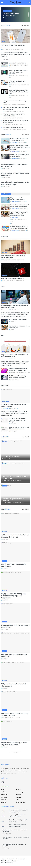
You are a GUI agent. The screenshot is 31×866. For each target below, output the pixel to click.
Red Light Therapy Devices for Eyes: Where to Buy (15, 477)
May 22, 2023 (13, 424)
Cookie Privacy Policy (7, 863)
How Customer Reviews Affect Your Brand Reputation (19, 139)
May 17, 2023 (22, 158)
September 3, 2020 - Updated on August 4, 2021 (13, 502)
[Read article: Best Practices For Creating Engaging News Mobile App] (4, 377)
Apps (3, 41)
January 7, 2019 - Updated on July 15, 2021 (12, 118)
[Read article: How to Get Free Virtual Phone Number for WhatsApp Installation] (4, 72)
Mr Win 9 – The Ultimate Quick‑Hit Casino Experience (11, 16)
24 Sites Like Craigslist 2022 (17, 63)
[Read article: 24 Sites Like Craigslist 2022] (4, 64)
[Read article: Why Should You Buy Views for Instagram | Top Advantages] (4, 370)
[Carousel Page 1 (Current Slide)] (28, 12)
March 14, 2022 (6, 458)
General (27, 509)
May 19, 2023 (22, 142)
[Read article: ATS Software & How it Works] (4, 321)
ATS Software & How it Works (18, 320)
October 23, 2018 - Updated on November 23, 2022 (14, 124)
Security (18, 797)
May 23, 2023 (5, 539)
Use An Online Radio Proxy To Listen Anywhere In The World (14, 744)
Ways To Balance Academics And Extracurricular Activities (19, 428)
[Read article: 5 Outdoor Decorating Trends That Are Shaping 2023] (15, 613)
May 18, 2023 (22, 151)
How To (4, 252)
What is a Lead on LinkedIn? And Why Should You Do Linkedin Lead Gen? (19, 91)
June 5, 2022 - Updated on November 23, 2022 (12, 49)
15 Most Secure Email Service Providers (17, 82)
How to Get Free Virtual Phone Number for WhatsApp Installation (18, 72)
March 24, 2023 (13, 431)
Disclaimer (14, 861)
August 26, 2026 (6, 168)
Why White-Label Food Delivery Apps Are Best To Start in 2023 (14, 356)
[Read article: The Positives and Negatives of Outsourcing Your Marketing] (5, 207)
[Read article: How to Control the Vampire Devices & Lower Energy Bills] (15, 247)
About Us (3, 859)
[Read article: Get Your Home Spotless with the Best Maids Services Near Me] (15, 523)
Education (5, 401)
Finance (3, 800)
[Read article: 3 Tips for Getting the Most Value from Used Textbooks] (15, 396)
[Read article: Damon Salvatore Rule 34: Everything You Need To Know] (15, 701)
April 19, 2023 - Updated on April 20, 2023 (11, 717)
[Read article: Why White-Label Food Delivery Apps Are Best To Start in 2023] (15, 346)
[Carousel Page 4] (28, 15)
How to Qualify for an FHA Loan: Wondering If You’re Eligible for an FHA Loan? (20, 147)
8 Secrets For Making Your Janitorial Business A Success (14, 115)
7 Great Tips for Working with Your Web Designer (19, 327)
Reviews (27, 436)
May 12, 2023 (5, 629)
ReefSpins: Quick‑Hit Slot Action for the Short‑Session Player (15, 183)
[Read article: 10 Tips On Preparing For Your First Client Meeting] (15, 672)
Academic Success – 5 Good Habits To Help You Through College (17, 420)
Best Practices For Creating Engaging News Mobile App (17, 376)
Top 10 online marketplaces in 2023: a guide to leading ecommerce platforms (19, 213)
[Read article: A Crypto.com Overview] (15, 450)
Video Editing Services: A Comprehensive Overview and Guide (14, 306)
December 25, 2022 (14, 379)
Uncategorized (7, 11)
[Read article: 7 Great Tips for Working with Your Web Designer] (4, 327)
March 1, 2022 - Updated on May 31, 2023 (12, 480)
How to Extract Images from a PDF (12, 278)
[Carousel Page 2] (28, 13)
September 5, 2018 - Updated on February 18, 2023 (14, 129)
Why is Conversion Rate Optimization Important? (17, 198)
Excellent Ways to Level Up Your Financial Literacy (19, 155)
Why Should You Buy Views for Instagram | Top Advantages (18, 369)
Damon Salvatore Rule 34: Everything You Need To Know (14, 714)
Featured (26, 25)
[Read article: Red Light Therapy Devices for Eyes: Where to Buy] (15, 472)
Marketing (19, 792)
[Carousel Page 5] (28, 16)
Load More (16, 752)
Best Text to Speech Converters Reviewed (13, 500)
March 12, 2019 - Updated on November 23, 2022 (13, 280)
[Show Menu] (2, 2)
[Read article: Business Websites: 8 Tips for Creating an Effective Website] (5, 228)
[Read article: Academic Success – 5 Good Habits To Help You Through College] (4, 420)
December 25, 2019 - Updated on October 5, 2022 (13, 260)
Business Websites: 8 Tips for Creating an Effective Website (19, 227)
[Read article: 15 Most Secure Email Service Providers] (4, 82)
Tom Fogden (5, 48)
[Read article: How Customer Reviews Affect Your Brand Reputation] (5, 141)
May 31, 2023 (22, 201)
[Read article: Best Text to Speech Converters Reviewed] (15, 494)
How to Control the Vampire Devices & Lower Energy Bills (13, 257)
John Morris (14, 151)
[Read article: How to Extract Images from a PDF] (15, 270)
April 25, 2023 (22, 208)
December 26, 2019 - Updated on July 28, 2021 (13, 111)
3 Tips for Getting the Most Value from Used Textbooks (13, 405)
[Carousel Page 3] (28, 14)
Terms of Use (21, 859)
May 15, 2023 (5, 600)
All (22, 25)
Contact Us (12, 859)
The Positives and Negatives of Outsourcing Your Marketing (19, 205)
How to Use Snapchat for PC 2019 (13, 127)
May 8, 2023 (4, 688)
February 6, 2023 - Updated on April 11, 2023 (20, 372)
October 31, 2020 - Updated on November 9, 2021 (14, 104)
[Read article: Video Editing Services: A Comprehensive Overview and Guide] (15, 297)
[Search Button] (29, 2)
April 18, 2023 (22, 230)
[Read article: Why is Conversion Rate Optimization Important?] (5, 200)
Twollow (15, 2)
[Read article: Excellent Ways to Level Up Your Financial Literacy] (5, 157)
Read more (6, 59)
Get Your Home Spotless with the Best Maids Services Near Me (15, 536)
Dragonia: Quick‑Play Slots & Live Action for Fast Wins (15, 838)
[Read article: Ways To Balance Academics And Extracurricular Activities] (4, 429)
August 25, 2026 (6, 186)
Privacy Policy (5, 861)
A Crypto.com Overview (11, 456)
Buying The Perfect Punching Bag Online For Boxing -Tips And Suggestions (13, 596)
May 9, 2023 (4, 659)
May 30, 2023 (13, 408)
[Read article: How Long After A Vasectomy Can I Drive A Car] (15, 642)
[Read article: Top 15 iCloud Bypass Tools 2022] (15, 36)
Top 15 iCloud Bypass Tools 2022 (13, 45)
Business (27, 134)
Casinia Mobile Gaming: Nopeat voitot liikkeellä (14, 845)
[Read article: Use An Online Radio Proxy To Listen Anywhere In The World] (15, 730)
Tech (3, 302)
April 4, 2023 (5, 747)
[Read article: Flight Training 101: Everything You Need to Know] (15, 552)
